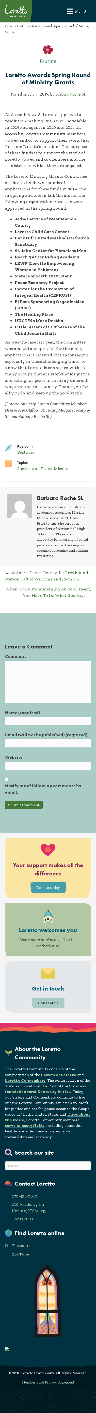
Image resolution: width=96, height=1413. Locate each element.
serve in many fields (25, 1125)
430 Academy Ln (28, 1204)
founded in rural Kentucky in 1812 (38, 1091)
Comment (15, 656)
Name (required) (22, 712)
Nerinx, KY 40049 (29, 1210)
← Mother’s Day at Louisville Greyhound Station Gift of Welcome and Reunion (46, 576)
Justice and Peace (34, 468)
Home (9, 26)
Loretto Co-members (25, 1080)
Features (23, 26)
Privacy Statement (59, 1382)
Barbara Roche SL (70, 94)
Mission (62, 468)
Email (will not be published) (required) (46, 734)
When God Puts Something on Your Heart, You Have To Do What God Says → (48, 592)
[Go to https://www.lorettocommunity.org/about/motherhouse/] (48, 930)
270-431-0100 (24, 1196)
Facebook (21, 1245)
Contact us (22, 1219)
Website (14, 757)
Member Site (32, 1382)
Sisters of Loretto (58, 1074)
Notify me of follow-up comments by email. (43, 789)
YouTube (20, 1254)
